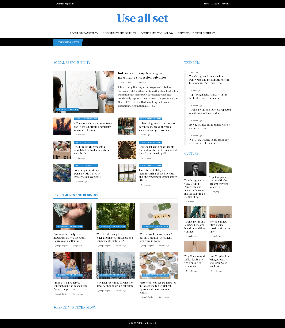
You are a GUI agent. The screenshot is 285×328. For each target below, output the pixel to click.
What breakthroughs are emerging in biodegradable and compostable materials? (114, 237)
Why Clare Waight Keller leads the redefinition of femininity (209, 141)
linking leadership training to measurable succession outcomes (142, 75)
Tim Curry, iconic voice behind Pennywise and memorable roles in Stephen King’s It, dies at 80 (209, 79)
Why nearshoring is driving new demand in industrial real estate (115, 284)
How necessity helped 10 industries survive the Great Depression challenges (69, 237)
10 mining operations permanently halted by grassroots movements (87, 174)
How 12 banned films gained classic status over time (219, 226)
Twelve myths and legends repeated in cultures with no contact (210, 111)
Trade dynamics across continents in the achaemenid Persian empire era (70, 286)
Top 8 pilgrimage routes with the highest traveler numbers (208, 96)
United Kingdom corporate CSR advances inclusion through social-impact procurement (157, 127)
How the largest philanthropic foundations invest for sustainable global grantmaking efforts (158, 150)
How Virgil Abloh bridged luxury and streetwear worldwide (219, 261)
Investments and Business (69, 227)
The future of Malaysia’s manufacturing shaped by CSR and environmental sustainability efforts (158, 175)
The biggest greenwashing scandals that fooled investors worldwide (91, 150)
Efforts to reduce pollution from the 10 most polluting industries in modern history (93, 127)
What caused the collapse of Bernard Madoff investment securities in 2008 (156, 237)
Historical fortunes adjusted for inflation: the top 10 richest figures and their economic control (158, 287)
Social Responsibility (67, 109)
